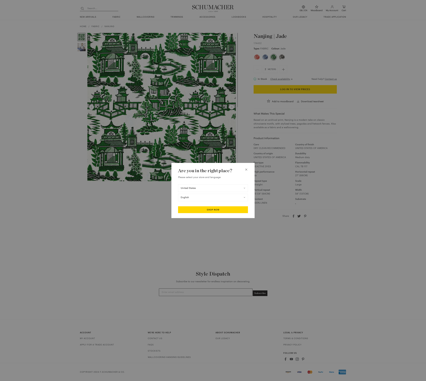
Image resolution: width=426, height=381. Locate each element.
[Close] (246, 169)
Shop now (213, 210)
